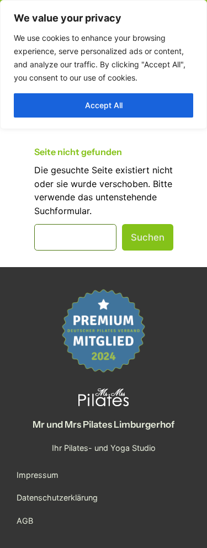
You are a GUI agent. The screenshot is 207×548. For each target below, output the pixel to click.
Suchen (147, 237)
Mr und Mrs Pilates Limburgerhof (103, 424)
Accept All (104, 105)
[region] (103, 64)
